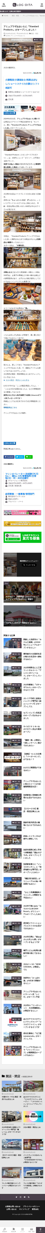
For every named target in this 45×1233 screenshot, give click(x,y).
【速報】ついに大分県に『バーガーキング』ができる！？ (32, 756)
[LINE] (29, 457)
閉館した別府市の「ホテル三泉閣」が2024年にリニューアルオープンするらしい (32, 643)
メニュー (22, 1231)
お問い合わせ (11, 1209)
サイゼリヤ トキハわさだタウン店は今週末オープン (32, 729)
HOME (6, 16)
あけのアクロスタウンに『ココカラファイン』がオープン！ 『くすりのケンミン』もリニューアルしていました (32, 1101)
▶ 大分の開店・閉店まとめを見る (16, 380)
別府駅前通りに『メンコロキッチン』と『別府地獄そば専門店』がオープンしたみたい (32, 868)
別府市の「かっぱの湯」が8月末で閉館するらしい (32, 980)
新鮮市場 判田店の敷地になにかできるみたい (32, 825)
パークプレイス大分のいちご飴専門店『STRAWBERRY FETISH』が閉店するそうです (33, 1158)
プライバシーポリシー (31, 1206)
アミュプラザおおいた (18, 36)
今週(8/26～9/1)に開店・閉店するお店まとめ (11, 1098)
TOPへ (40, 1231)
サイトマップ (24, 1209)
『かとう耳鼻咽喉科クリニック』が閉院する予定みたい (32, 895)
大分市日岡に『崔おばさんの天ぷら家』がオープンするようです (32, 939)
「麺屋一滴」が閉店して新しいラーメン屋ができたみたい (32, 742)
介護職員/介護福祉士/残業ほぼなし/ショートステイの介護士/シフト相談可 (22, 83)
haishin (7, 36)
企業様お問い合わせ (12, 1206)
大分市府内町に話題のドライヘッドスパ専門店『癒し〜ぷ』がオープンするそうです (11, 1130)
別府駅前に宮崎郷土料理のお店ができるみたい (32, 797)
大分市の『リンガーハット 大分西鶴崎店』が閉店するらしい (32, 1008)
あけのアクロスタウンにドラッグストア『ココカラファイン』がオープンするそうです (32, 1023)
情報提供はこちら (10, 407)
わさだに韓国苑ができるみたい (32, 768)
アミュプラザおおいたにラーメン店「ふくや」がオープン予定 (32, 994)
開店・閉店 (15, 16)
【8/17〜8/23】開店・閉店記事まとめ (11, 1156)
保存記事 (13, 1231)
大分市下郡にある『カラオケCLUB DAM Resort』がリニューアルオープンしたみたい (32, 911)
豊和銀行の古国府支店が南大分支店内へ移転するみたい (32, 656)
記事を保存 (9, 113)
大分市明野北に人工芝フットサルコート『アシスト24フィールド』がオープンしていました (32, 672)
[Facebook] (9, 457)
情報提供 (4, 1231)
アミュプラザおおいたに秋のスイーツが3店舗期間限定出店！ (32, 784)
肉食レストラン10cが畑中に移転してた (32, 837)
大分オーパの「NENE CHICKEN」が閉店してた (32, 967)
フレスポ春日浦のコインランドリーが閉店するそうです (11, 1185)
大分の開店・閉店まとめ (32, 1127)
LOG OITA (28, 1214)
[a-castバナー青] (22, 110)
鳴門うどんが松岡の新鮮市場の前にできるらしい (32, 953)
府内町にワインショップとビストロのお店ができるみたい (32, 925)
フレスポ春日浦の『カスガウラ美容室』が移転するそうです (32, 1185)
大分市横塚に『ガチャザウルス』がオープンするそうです (32, 687)
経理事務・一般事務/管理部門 (19, 494)
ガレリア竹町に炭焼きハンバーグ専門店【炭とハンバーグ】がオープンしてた (32, 702)
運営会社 (35, 1209)
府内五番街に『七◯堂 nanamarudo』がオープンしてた (32, 1036)
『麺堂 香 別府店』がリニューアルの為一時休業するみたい (32, 881)
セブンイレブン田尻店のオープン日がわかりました (32, 715)
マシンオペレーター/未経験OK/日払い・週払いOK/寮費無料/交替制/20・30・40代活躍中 (21, 475)
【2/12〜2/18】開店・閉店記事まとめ (31, 809)
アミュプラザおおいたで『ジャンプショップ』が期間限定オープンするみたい (32, 1051)
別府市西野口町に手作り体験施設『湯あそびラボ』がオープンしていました (32, 854)
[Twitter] (19, 457)
